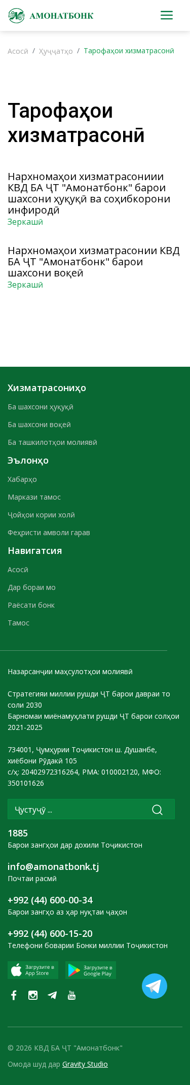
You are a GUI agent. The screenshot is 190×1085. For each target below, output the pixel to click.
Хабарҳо (22, 479)
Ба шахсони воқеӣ (39, 424)
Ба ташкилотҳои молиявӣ (52, 442)
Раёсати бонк (31, 605)
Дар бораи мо (32, 587)
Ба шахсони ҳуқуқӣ (40, 406)
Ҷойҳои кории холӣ (41, 514)
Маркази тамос (34, 497)
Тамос (18, 622)
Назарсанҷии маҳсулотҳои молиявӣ (70, 671)
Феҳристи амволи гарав (49, 532)
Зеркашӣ (25, 221)
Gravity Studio (85, 1064)
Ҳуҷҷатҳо (56, 51)
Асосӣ (18, 51)
